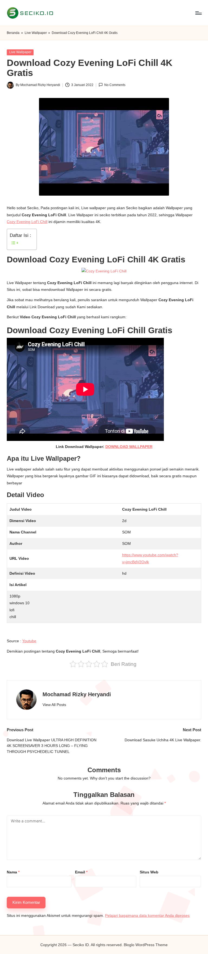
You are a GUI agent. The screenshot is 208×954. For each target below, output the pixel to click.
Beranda (13, 33)
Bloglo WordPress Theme (146, 945)
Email (81, 872)
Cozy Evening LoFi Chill (27, 222)
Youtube (29, 641)
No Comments (114, 85)
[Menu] (198, 13)
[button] (54, 705)
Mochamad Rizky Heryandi (77, 694)
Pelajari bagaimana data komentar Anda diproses (147, 915)
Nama (13, 872)
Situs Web (149, 872)
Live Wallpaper (36, 33)
